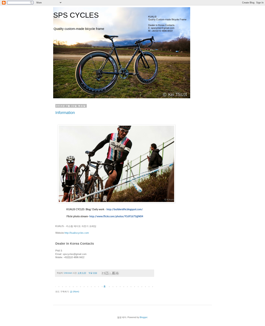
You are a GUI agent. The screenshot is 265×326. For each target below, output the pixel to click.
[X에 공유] (110, 273)
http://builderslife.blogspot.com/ (125, 209)
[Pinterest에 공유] (117, 273)
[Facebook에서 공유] (114, 273)
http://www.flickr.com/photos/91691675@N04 (116, 216)
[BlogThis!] (107, 273)
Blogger (143, 317)
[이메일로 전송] (103, 273)
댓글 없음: (93, 273)
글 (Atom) (74, 291)
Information (65, 112)
